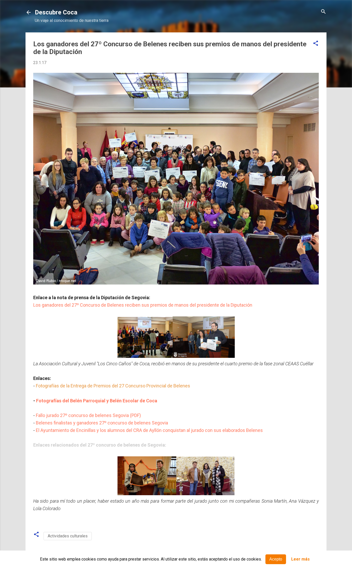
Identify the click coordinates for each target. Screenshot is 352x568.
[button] (316, 43)
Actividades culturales (68, 536)
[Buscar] (323, 12)
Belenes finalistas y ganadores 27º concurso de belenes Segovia (102, 422)
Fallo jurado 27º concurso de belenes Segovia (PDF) (88, 415)
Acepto (275, 559)
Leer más (300, 559)
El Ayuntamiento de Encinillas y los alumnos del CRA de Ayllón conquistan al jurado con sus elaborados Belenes (149, 430)
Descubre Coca (56, 12)
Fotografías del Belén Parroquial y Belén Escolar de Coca (96, 400)
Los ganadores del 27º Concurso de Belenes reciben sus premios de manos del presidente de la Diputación (142, 305)
